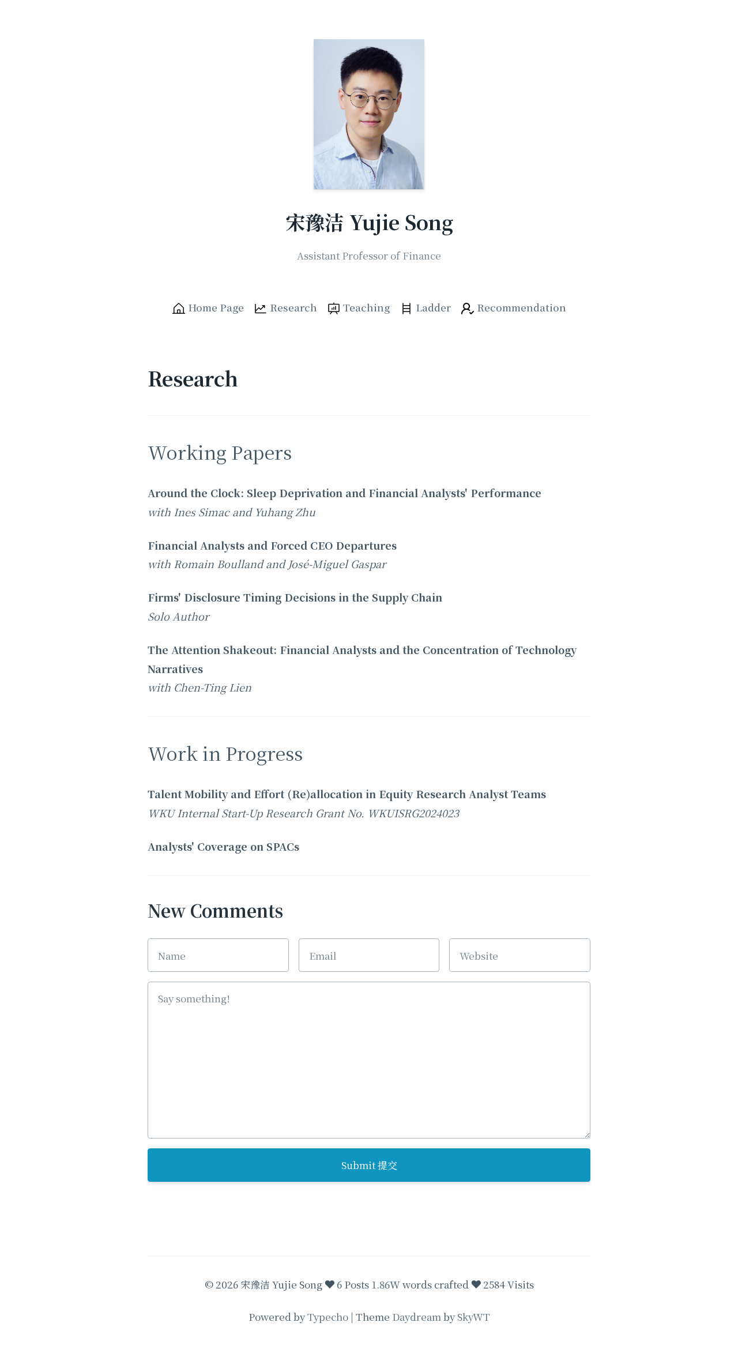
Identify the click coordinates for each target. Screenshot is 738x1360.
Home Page (215, 307)
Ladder (432, 307)
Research (292, 307)
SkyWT (473, 1316)
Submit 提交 (369, 1165)
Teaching (365, 307)
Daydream (416, 1316)
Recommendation (520, 307)
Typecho (327, 1316)
